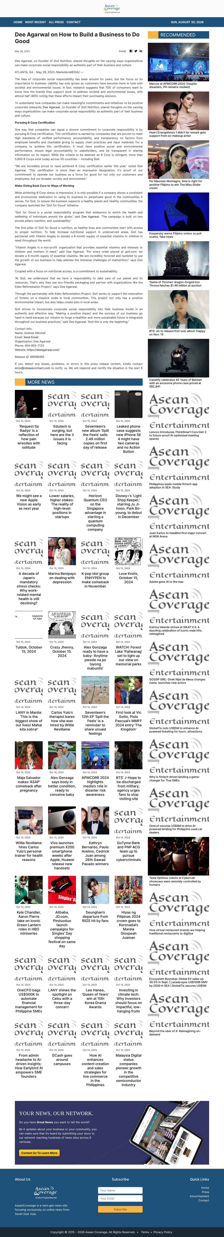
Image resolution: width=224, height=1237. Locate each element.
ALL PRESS (56, 22)
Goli (96, 159)
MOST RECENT (35, 22)
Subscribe (120, 1209)
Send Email (31, 337)
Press (205, 1192)
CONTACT (73, 22)
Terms (145, 1232)
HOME (18, 22)
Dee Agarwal (51, 107)
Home (205, 1187)
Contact (203, 1200)
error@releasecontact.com (32, 368)
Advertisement (199, 1196)
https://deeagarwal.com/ (43, 350)
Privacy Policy (162, 1232)
